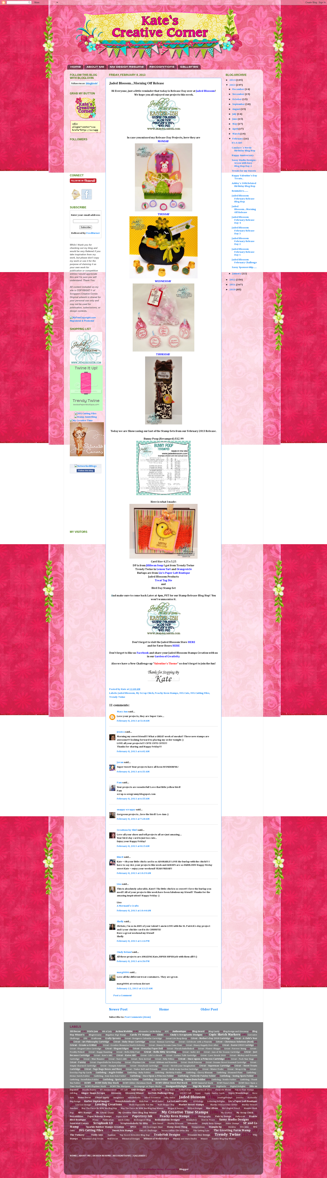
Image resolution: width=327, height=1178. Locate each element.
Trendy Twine (117, 697)
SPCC (133, 1127)
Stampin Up (215, 1127)
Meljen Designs (195, 1108)
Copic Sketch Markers (224, 1034)
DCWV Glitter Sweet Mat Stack (171, 1083)
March (236, 134)
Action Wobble (124, 1031)
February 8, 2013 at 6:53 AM (133, 772)
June (235, 119)
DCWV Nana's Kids (226, 1083)
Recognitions (161, 67)
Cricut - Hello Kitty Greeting (160, 1052)
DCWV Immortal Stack (202, 1083)
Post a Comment (122, 995)
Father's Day (185, 1090)
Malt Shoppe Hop (166, 1105)
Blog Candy (214, 1032)
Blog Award (198, 1031)
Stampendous (198, 1127)
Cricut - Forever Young (235, 1049)
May (235, 124)
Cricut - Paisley (78, 1062)
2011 (232, 284)
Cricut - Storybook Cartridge (144, 1066)
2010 (232, 289)
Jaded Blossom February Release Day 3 (243, 231)
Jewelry (240, 1098)
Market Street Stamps (191, 1105)
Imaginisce (118, 1098)
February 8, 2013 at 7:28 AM (133, 819)
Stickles (232, 1127)
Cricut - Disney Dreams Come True (165, 1045)
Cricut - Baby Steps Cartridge (129, 1042)
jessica (121, 732)
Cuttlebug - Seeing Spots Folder (236, 1076)
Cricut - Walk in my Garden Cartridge (179, 1069)
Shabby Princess (175, 1124)
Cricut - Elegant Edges (117, 1049)
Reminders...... (240, 191)
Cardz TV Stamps (140, 1035)
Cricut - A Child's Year (245, 1038)
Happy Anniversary (243, 155)
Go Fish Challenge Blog (161, 1093)
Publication (108, 1120)
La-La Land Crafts (177, 1101)
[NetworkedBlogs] (86, 466)
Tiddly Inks (97, 1135)
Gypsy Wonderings (238, 1093)
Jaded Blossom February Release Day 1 (243, 252)
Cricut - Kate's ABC (103, 1056)
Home (75, 67)
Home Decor (84, 1098)
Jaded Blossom (126, 693)
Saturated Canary (79, 1123)
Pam (119, 782)
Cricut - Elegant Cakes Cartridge (85, 1049)
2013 (232, 85)
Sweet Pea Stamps (122, 1130)
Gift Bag (73, 1093)
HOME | (74, 1156)
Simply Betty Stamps (211, 1124)
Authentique (179, 1031)
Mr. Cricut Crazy (105, 1113)
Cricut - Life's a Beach (151, 1056)
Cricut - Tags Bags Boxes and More (103, 1069)
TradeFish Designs (167, 1134)
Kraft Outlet (157, 1101)
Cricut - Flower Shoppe (209, 1049)
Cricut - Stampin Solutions (113, 1066)
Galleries (189, 67)
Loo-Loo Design (83, 1105)
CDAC (160, 1035)
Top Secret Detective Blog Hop (134, 1135)
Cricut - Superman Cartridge (214, 1066)
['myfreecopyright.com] (85, 321)
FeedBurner (93, 233)
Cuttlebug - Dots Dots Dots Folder (110, 1076)
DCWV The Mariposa (120, 1086)
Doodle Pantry (89, 1090)
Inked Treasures (152, 1098)
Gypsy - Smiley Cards (214, 1093)
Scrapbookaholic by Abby (134, 1123)
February (238, 139)
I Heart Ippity (102, 1098)
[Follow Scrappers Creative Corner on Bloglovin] (84, 85)
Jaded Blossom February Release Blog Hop (243, 199)
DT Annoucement (108, 1090)
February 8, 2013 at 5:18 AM (133, 721)
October (237, 99)
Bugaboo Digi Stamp (116, 1035)
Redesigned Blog (142, 1120)
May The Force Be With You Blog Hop (99, 1108)
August (236, 109)
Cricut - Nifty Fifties (164, 1059)
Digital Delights (237, 1086)
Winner (204, 1139)
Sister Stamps (232, 1124)
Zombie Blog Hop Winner (224, 1139)
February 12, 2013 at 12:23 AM (135, 988)
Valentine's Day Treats (92, 1139)
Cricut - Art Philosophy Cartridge (91, 1042)
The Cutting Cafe (201, 1131)
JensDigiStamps (224, 1098)
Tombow (111, 1135)
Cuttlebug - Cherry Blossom (199, 1073)
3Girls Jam (92, 1031)
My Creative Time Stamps (185, 1112)
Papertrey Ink (142, 1116)
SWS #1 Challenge (148, 1131)
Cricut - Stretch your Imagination (179, 1066)
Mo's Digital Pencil (231, 1108)
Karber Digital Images (96, 1101)
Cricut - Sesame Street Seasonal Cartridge (226, 1063)
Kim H (120, 857)
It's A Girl (237, 143)
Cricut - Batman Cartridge (162, 1042)
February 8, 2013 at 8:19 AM (133, 846)
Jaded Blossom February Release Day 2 (243, 241)
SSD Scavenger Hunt (152, 1127)
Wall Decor (112, 1139)
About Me (95, 67)
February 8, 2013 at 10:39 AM (134, 873)
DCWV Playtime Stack (95, 1086)
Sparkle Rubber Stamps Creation (105, 1127)
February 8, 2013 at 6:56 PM (133, 961)
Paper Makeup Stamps (100, 1116)
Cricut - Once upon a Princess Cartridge (201, 1059)
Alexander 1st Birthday (150, 1032)
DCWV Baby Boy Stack (107, 1083)
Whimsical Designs (131, 1139)
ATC (167, 1032)
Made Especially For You (141, 1105)
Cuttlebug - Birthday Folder (168, 1073)
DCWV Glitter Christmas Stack (137, 1083)
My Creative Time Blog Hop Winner (138, 1113)
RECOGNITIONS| (122, 1156)
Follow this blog (85, 471)
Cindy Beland (124, 952)
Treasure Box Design (199, 1135)
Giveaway (116, 1093)
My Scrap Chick (145, 693)
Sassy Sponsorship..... (244, 267)
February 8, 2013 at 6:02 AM (133, 751)
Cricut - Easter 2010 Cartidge (238, 1045)
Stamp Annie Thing (177, 1127)
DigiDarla (221, 1086)
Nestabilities (76, 1116)
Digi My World (201, 1086)
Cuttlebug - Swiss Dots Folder (188, 1079)
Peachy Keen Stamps (166, 693)
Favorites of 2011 (203, 1090)
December (238, 89)
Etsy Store (170, 1090)
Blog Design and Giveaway (235, 1032)
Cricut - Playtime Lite (135, 1063)
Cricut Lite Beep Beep (176, 1039)
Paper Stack (122, 1117)
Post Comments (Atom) (138, 1017)
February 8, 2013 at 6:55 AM (133, 799)
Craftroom (96, 1039)
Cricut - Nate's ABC (118, 1059)
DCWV (87, 1083)
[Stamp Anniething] (85, 417)
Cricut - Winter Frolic (213, 1069)
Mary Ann (122, 712)
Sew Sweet (158, 1124)
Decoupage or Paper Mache (148, 1086)
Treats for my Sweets (244, 171)
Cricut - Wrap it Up (237, 1069)
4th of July (107, 1032)
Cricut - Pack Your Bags (242, 1059)
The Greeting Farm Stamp (232, 1130)
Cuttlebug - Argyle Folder (109, 1073)
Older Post (209, 1009)
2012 (232, 280)
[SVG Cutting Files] (85, 413)
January (237, 273)
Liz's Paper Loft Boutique (243, 1101)
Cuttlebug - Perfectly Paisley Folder (197, 1076)
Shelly (120, 921)
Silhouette (192, 1124)
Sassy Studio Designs (234, 1119)
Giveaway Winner (134, 1093)
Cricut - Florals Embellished (180, 1049)
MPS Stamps (84, 1113)
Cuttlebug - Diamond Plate (229, 1073)
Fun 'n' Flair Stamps (244, 1090)
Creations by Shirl (127, 830)
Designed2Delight (176, 1086)
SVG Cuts (184, 693)
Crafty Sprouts (113, 1038)
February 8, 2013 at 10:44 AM (134, 910)
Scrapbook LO (103, 1123)
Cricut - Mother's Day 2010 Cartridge (210, 1038)
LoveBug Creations (108, 1104)
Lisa (119, 884)
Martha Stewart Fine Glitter (224, 1105)
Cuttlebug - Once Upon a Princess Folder (152, 1076)
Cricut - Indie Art (191, 1052)
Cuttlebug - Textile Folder (224, 1080)
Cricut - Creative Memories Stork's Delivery (124, 1045)
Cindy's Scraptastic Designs (186, 1035)
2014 (232, 80)
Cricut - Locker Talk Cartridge (181, 1056)
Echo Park (156, 1090)
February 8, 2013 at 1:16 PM (133, 941)
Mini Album (212, 1108)
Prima (95, 1120)
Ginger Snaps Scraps (93, 1093)
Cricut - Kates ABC (126, 1055)
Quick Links (123, 1120)
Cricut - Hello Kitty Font (128, 1052)
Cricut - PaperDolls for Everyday (105, 1063)
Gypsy (198, 1093)
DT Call (124, 1090)
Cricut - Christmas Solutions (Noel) (234, 1042)
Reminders (191, 1120)
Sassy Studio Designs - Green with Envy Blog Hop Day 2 (244, 163)
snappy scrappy (126, 809)
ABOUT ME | (86, 1156)
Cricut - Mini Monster (94, 1059)
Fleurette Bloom (223, 1090)
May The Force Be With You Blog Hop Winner (142, 1108)
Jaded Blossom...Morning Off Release (244, 209)
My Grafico (226, 1113)
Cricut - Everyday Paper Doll (148, 1049)
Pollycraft (240, 1117)
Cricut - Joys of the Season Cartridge (222, 1052)
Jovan (120, 762)
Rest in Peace (208, 1120)
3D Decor (75, 1031)
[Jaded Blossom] (86, 363)
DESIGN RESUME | (103, 1156)
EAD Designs (138, 1090)
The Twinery (77, 1135)
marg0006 (123, 972)
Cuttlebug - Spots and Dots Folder (121, 1080)
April (235, 129)
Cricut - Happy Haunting (100, 1052)
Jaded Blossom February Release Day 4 (243, 220)
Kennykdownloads (125, 1101)
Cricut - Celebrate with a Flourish (195, 1042)
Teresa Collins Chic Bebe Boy (175, 1131)
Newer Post (118, 1009)
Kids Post (143, 1101)
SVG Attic (244, 1127)
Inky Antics (170, 1098)
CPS (85, 1039)
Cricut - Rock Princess (191, 1063)
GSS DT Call (185, 1093)
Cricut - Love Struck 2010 (213, 1056)
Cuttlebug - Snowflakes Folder (84, 1080)
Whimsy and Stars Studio (185, 1139)
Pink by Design (223, 1116)
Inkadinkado (134, 1098)
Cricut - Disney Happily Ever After (202, 1045)
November (238, 94)
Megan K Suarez (176, 1108)
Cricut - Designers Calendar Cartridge (143, 1039)
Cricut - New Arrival (141, 1059)
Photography (204, 1117)
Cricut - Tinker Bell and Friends (141, 1069)
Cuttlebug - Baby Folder (139, 1073)
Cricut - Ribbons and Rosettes (163, 1063)
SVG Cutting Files (199, 693)
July (234, 114)
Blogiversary (95, 1035)
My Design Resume (127, 67)
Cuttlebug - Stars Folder (155, 1080)
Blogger (184, 1169)
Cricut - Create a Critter (83, 1045)
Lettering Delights (216, 1101)
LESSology (198, 1101)
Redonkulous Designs (167, 1120)
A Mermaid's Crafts (128, 906)
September (238, 104)
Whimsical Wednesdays (156, 1139)
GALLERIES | (140, 1156)
